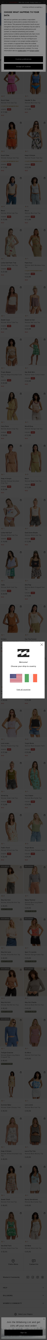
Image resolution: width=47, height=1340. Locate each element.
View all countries (23, 689)
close (41, 644)
